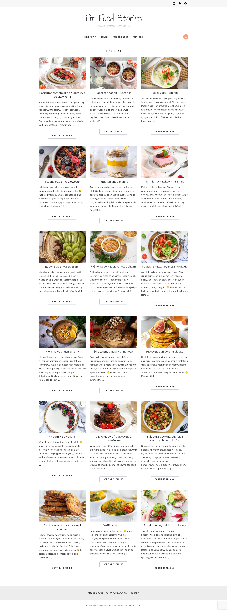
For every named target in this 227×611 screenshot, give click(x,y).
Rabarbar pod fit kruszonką (113, 92)
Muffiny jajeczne (113, 525)
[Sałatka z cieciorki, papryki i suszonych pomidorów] (164, 403)
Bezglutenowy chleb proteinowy (165, 525)
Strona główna (95, 593)
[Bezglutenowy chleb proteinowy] (164, 491)
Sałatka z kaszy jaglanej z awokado (165, 266)
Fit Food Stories (113, 18)
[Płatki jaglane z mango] (113, 148)
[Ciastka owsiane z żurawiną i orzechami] (62, 491)
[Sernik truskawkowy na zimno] (164, 148)
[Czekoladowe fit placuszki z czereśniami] (113, 403)
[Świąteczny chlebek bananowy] (113, 318)
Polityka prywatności (117, 593)
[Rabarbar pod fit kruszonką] (113, 59)
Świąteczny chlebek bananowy (113, 351)
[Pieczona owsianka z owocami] (62, 148)
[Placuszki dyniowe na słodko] (164, 318)
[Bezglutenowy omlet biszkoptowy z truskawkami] (62, 59)
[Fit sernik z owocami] (62, 403)
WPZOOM (137, 605)
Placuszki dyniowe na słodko (164, 351)
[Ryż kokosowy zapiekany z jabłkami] (113, 233)
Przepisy (89, 37)
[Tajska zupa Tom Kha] (164, 59)
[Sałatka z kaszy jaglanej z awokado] (164, 233)
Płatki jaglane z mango (113, 181)
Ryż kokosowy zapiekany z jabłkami (113, 266)
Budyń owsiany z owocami (62, 266)
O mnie (105, 37)
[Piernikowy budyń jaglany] (62, 318)
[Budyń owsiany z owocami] (62, 233)
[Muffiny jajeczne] (113, 491)
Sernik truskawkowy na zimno (164, 181)
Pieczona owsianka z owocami (62, 181)
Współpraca (120, 37)
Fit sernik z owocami (62, 436)
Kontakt (138, 37)
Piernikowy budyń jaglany (62, 351)
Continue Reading (62, 135)
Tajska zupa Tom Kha (165, 92)
